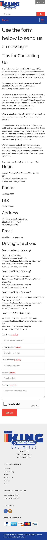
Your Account (8, 478)
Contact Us (7, 469)
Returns (6, 484)
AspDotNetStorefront (18, 537)
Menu (5, 20)
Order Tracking (9, 472)
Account (40, 2)
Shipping (6, 481)
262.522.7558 (23, 451)
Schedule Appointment (11, 495)
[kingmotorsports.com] (10, 4)
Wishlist (6, 475)
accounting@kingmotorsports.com (15, 88)
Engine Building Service (11, 498)
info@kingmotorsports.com (12, 237)
